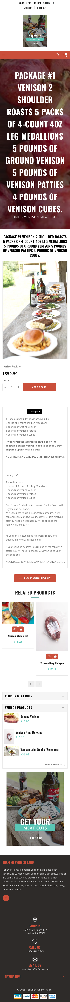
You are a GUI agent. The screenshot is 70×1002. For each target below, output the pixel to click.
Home (15, 217)
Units (5, 380)
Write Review (12, 366)
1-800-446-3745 (35, 951)
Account (28, 8)
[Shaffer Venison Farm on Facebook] (6, 898)
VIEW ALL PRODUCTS (56, 765)
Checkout (41, 8)
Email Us (50, 3)
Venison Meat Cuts (42, 217)
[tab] (34, 411)
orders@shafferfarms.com (35, 969)
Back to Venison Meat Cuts (38, 578)
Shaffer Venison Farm (18, 862)
